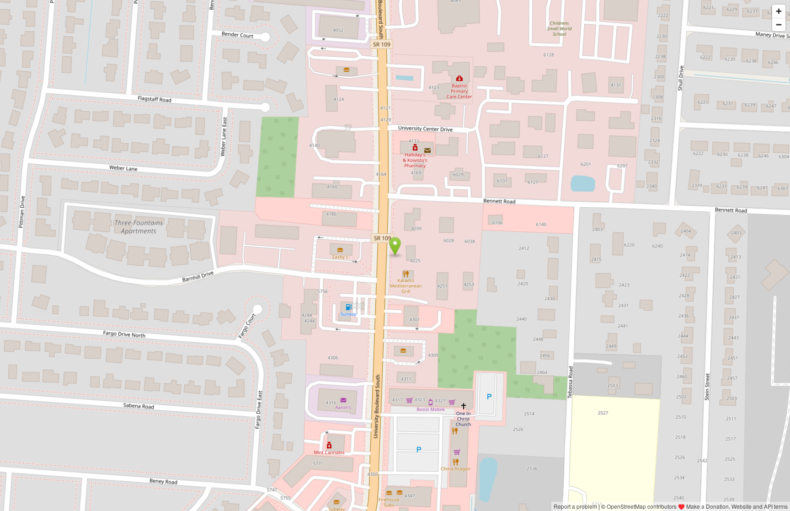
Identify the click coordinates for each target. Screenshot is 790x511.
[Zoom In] (778, 11)
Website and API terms (759, 506)
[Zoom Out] (778, 24)
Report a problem (575, 506)
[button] (395, 246)
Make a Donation (707, 506)
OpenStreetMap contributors (642, 506)
